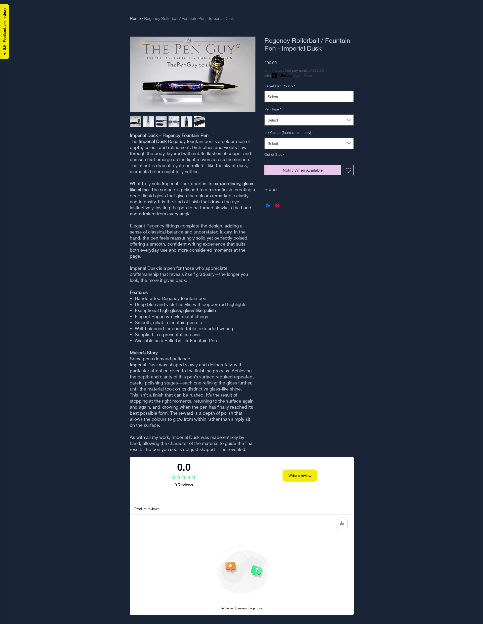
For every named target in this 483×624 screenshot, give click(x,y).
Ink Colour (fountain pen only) (288, 132)
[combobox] (309, 96)
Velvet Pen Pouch (279, 86)
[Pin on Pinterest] (277, 206)
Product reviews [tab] (146, 509)
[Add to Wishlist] (348, 170)
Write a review (300, 476)
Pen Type (272, 109)
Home (135, 18)
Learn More (302, 75)
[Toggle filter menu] (342, 523)
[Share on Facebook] (268, 206)
